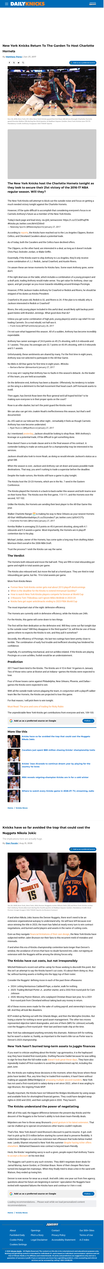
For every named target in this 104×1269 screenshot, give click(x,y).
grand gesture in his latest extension (70, 1122)
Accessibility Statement (63, 1239)
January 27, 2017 (52, 226)
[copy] (23, 62)
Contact (56, 1230)
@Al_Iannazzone (53, 220)
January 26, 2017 (46, 325)
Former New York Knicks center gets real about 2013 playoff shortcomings (48, 587)
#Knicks (12, 223)
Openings (35, 1230)
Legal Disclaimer (39, 1239)
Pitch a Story (37, 1235)
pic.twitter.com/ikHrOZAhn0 (30, 223)
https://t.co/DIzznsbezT (43, 517)
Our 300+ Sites (87, 1230)
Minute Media (16, 1251)
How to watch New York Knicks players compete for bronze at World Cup (47, 594)
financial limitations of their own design (49, 934)
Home (10, 808)
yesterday (28, 433)
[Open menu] (6, 3)
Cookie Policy (16, 1239)
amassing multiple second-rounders (64, 1079)
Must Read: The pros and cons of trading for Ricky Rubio (36, 706)
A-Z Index (84, 1239)
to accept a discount (18, 1155)
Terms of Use (86, 1235)
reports (24, 232)
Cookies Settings (18, 1244)
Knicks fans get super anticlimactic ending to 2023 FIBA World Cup (44, 601)
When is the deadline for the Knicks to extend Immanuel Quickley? (44, 590)
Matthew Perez (14, 57)
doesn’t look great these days (62, 1059)
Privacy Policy (58, 1235)
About (13, 1230)
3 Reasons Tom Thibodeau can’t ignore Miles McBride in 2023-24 (43, 598)
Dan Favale (12, 843)
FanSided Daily (17, 1235)
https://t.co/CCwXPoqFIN (76, 220)
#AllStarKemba (23, 517)
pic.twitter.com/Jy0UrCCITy (70, 517)
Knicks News (22, 808)
